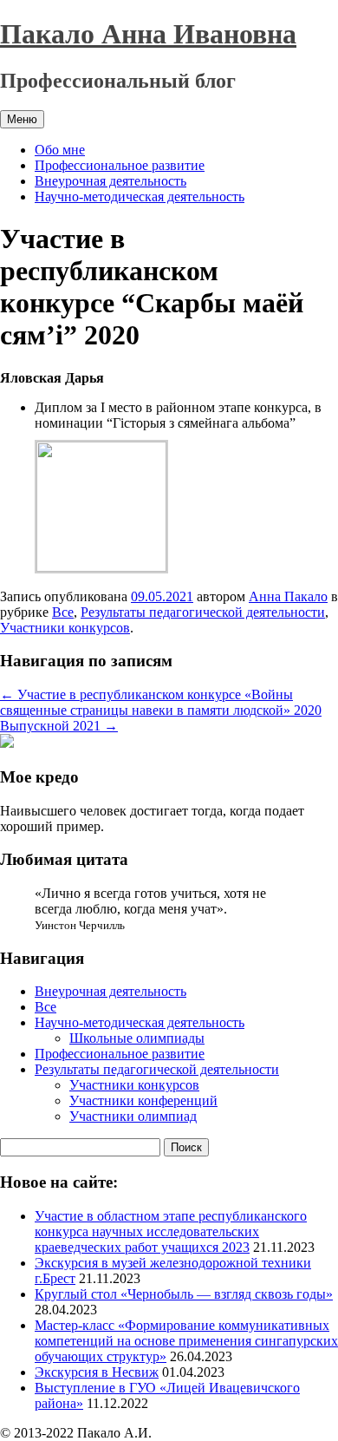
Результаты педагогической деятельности (203, 612)
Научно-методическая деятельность (139, 196)
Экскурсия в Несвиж (97, 1372)
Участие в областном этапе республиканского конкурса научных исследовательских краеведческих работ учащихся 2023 (171, 1231)
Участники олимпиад (133, 1116)
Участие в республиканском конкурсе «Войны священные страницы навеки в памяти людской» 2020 (161, 702)
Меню (22, 119)
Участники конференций (143, 1100)
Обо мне (60, 149)
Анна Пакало (288, 596)
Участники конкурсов (65, 627)
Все (63, 612)
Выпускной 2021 (59, 725)
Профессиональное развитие (120, 165)
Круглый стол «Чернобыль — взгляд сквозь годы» (184, 1294)
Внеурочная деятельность (110, 181)
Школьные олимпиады (137, 1038)
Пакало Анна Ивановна (148, 33)
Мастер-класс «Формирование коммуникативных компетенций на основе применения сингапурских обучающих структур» (186, 1341)
